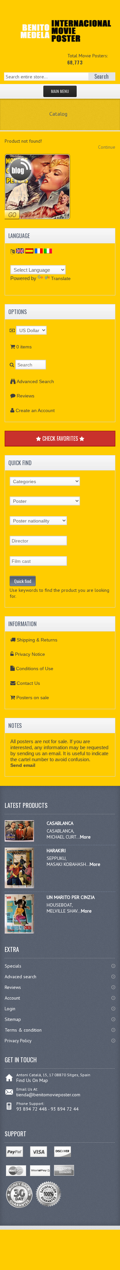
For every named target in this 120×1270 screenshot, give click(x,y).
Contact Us (28, 683)
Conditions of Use (34, 668)
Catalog (58, 113)
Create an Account (35, 410)
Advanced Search (35, 381)
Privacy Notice (30, 654)
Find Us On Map (32, 1080)
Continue (106, 147)
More (85, 837)
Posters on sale (32, 697)
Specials (13, 966)
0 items (24, 346)
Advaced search (20, 977)
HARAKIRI (56, 851)
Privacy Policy (18, 1041)
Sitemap (13, 1019)
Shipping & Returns (37, 640)
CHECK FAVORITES (60, 438)
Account (12, 998)
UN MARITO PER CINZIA (71, 897)
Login (10, 1009)
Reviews (25, 395)
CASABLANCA (60, 823)
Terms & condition (23, 1030)
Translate (61, 278)
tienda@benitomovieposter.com (48, 1095)
